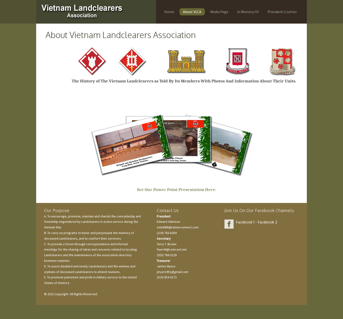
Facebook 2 (267, 222)
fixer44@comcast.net (172, 249)
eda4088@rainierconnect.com (178, 227)
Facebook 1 (245, 222)
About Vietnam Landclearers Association (121, 34)
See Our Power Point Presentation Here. (175, 189)
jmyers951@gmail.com (172, 272)
